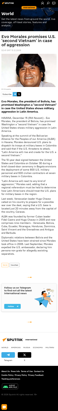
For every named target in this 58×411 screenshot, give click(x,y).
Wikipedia (7, 89)
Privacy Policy (21, 375)
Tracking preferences (10, 379)
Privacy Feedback (36, 375)
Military (49, 347)
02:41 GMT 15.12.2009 (11, 50)
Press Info (15, 371)
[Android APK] (10, 387)
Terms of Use (27, 371)
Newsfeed (14, 265)
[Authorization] (42, 3)
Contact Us (39, 371)
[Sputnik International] (8, 4)
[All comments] (4, 407)
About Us (5, 371)
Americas (16, 347)
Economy (38, 347)
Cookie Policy (7, 375)
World (5, 265)
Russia (26, 347)
